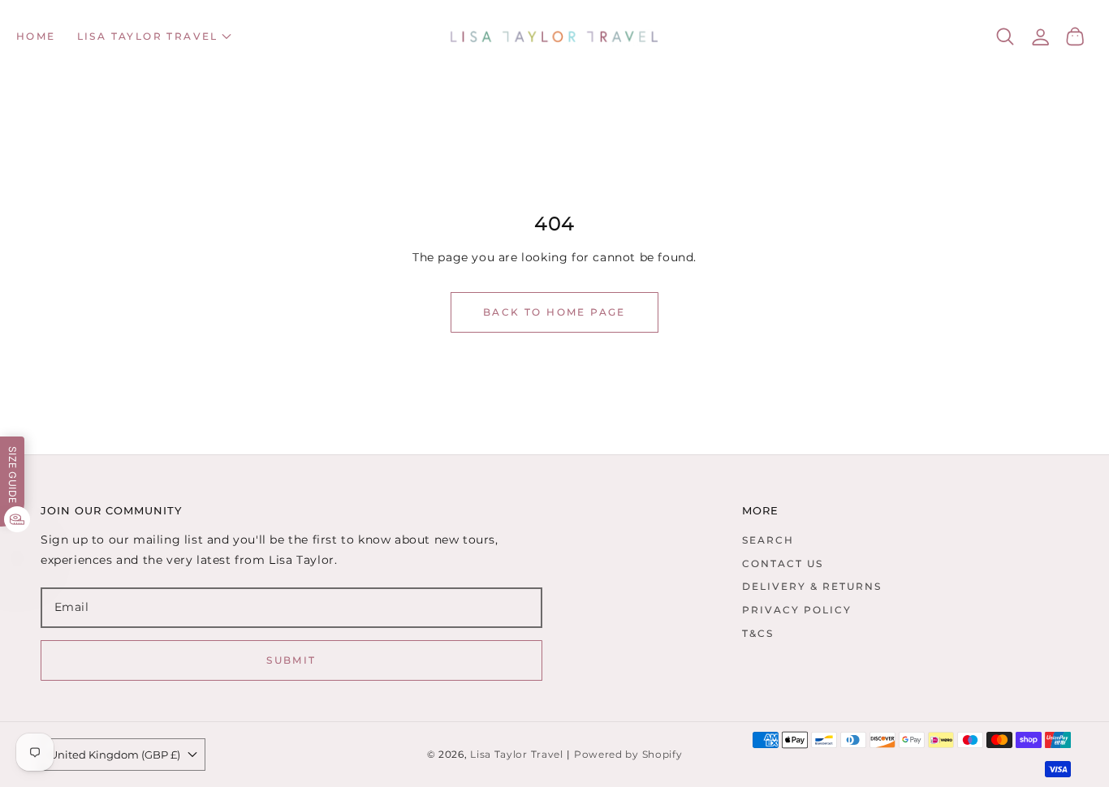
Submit (291, 660)
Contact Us (782, 563)
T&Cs (758, 633)
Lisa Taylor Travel (516, 754)
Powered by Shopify (628, 754)
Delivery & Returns (812, 586)
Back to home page (554, 312)
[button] (154, 36)
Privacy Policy (797, 610)
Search (768, 540)
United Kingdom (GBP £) (115, 754)
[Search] (1005, 36)
